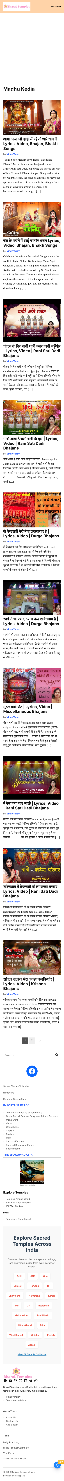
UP (28, 1305)
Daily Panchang (11, 1442)
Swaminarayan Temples (18, 1202)
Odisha (35, 1335)
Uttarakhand (25, 1325)
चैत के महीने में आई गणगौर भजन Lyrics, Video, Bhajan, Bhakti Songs (31, 243)
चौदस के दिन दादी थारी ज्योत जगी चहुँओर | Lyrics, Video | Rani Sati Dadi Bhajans (31, 351)
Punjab (51, 1335)
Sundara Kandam (15, 1141)
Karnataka (34, 1295)
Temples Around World (18, 1199)
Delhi (19, 1276)
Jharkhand (15, 1295)
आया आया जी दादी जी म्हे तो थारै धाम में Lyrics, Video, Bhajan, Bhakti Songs (30, 144)
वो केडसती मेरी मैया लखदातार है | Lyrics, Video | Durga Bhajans (31, 533)
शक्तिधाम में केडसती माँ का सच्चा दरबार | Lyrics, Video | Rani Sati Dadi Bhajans (31, 891)
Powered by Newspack (14, 1476)
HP (48, 1285)
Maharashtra (21, 1315)
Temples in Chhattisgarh (19, 1219)
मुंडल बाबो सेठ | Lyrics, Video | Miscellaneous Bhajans (27, 709)
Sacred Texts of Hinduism (16, 1086)
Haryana (34, 1285)
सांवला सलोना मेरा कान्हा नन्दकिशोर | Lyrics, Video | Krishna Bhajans (28, 984)
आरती (8, 1137)
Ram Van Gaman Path (14, 1099)
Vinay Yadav (13, 154)
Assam (32, 1344)
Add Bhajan (12, 1424)
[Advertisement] (32, 51)
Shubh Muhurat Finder (14, 1458)
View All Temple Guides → (32, 1354)
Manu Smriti (12, 1119)
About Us (11, 1417)
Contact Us (12, 1421)
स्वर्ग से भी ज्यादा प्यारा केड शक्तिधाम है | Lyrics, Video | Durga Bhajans (31, 621)
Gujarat (17, 1285)
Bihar (43, 1325)
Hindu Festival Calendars (16, 1447)
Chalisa (10, 1130)
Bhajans (10, 1134)
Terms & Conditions (16, 1400)
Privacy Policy (13, 1396)
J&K (32, 1276)
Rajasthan (43, 1305)
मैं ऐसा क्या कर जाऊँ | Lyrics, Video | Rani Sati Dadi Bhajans (31, 805)
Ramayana (8, 1092)
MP (16, 1305)
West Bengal (16, 1335)
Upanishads (12, 1127)
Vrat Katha (8, 1453)
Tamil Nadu (43, 1315)
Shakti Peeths (13, 1148)
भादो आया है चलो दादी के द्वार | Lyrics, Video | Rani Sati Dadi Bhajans (30, 443)
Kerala (51, 1295)
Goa (45, 1276)
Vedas (9, 1123)
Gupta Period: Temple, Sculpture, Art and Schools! (32, 1116)
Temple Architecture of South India (24, 1112)
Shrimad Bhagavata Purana (20, 1145)
